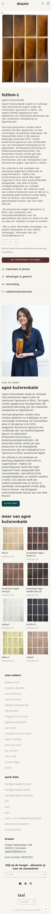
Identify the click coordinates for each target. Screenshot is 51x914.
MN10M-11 (31, 624)
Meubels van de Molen (18, 733)
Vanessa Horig (13, 699)
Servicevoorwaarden (17, 823)
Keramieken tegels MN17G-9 (10, 590)
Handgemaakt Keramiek (19, 795)
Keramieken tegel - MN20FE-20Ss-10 (35, 590)
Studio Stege (12, 762)
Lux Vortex (10, 727)
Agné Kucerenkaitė (15, 722)
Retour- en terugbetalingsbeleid (23, 818)
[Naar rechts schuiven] (30, 89)
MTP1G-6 (5, 624)
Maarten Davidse (15, 688)
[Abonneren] (43, 874)
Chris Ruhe (10, 756)
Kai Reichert (11, 750)
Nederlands (24, 902)
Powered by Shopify (31, 910)
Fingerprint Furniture (16, 716)
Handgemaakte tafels (17, 789)
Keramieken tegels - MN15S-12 (35, 554)
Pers (7, 812)
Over (7, 806)
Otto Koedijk (12, 710)
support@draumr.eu (15, 851)
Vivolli (8, 767)
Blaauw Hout (12, 682)
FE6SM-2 (5, 657)
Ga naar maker (10, 503)
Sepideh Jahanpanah (17, 705)
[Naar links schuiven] (20, 89)
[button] (3, 3)
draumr (18, 910)
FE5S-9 (5, 553)
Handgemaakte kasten (18, 784)
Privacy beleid (13, 829)
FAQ (7, 801)
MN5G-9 (29, 657)
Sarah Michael (13, 739)
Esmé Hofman (13, 693)
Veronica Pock (13, 745)
